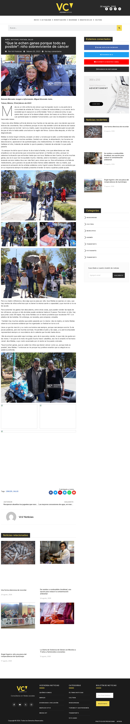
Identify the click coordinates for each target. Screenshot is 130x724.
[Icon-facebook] (106, 8)
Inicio (36, 20)
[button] (51, 493)
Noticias (15, 39)
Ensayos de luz (86, 20)
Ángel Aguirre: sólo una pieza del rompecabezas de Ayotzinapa (14, 655)
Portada (23, 39)
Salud (30, 39)
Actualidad (46, 20)
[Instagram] (119, 8)
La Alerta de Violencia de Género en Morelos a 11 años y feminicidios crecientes (58, 651)
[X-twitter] (115, 8)
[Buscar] (119, 28)
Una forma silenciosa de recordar (14, 590)
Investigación (60, 20)
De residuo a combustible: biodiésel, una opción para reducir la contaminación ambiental (55, 591)
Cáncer (9, 491)
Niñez (7, 39)
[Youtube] (110, 8)
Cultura (98, 20)
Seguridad (73, 20)
